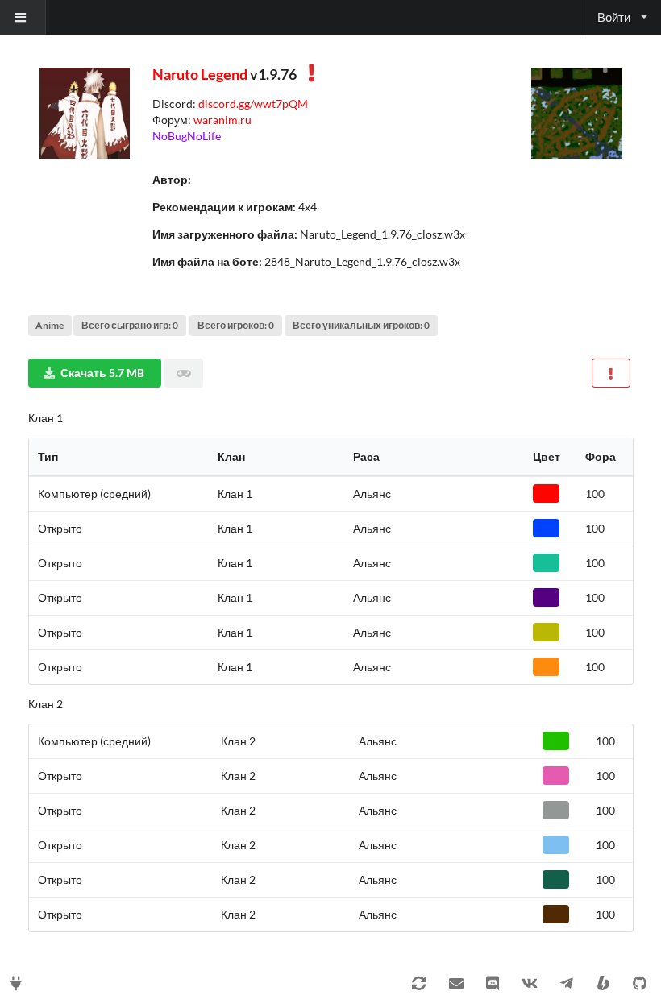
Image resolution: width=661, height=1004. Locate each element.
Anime (49, 325)
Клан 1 (45, 418)
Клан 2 (45, 704)
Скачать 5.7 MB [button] (102, 373)
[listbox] (23, 17)
